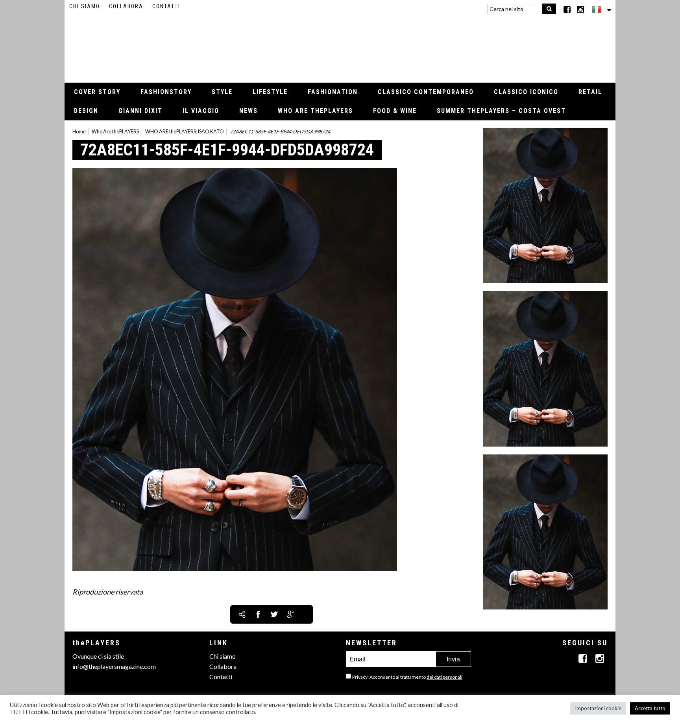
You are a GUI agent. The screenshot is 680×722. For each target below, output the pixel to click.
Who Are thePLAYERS (315, 110)
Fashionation (333, 92)
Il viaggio (201, 110)
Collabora (126, 6)
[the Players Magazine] (340, 45)
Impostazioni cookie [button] (598, 708)
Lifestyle (270, 92)
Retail (590, 92)
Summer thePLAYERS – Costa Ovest (501, 110)
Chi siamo (84, 6)
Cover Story (97, 92)
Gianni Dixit (140, 110)
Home (79, 132)
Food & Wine (395, 110)
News (248, 110)
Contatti (166, 6)
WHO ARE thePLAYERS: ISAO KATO (184, 132)
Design (86, 110)
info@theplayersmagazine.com (114, 666)
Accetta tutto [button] (650, 708)
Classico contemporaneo (426, 92)
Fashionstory (166, 92)
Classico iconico (526, 92)
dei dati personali (444, 677)
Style (222, 92)
